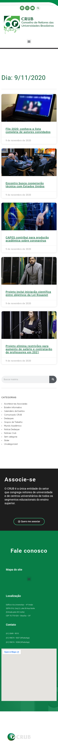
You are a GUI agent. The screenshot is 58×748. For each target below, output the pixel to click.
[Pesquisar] (53, 379)
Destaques (9, 418)
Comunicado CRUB (13, 415)
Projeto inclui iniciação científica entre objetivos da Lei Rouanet (28, 293)
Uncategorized (11, 444)
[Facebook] (22, 8)
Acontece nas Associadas (15, 404)
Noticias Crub (10, 433)
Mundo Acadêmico (13, 426)
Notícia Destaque (11, 429)
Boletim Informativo (13, 407)
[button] (38, 8)
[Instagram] (27, 8)
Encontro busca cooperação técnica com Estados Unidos (25, 185)
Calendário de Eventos (14, 411)
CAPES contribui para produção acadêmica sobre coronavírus (27, 239)
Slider (6, 440)
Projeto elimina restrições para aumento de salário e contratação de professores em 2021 (29, 349)
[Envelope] (32, 8)
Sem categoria (10, 437)
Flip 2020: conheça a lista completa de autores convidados (28, 130)
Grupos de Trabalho (13, 422)
